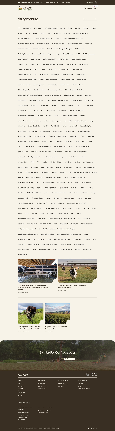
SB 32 (20, 213)
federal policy (22, 141)
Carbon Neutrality (77, 69)
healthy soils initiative (34, 157)
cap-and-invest (71, 64)
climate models (65, 85)
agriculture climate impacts (26, 43)
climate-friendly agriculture (53, 95)
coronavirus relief (23, 105)
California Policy (61, 383)
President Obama (37, 198)
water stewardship (79, 244)
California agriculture (49, 59)
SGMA (79, 213)
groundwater (58, 152)
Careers (19, 394)
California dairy (22, 64)
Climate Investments (24, 85)
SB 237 (94, 208)
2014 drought (38, 28)
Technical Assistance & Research (44, 410)
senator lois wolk (63, 213)
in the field (73, 157)
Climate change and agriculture (27, 79)
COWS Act (71, 105)
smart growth (42, 218)
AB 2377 (20, 33)
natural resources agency (25, 182)
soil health (21, 224)
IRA (38, 162)
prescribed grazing (23, 198)
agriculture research (43, 43)
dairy (42, 110)
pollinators (85, 193)
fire (51, 141)
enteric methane (36, 121)
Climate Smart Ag (39, 90)
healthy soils (21, 157)
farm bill (45, 126)
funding (77, 141)
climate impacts (81, 79)
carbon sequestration (24, 74)
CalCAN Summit (23, 59)
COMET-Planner (69, 95)
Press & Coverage (21, 392)
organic (39, 188)
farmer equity (73, 126)
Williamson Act (87, 249)
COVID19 (62, 105)
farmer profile (33, 131)
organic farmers (63, 188)
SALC (64, 208)
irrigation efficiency (56, 162)
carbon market (52, 69)
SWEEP (86, 234)
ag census (67, 33)
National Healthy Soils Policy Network (85, 172)
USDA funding (77, 239)
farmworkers (74, 136)
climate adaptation (67, 74)
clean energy (55, 74)
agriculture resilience (58, 43)
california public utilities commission (53, 64)
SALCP (71, 208)
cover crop (34, 105)
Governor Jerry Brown (44, 146)
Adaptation (57, 33)
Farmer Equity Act (85, 126)
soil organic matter (45, 224)
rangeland (88, 198)
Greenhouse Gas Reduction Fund (41, 152)
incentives (82, 157)
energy (82, 116)
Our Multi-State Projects (63, 385)
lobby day (58, 167)
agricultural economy (24, 38)
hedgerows (63, 157)
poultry (93, 193)
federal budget (91, 136)
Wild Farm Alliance (44, 249)
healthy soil (68, 152)
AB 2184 (93, 28)
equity (91, 121)
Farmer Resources (42, 388)
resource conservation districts (76, 203)
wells (34, 249)
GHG (90, 141)
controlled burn (89, 100)
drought (48, 116)
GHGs (20, 146)
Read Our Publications (82, 385)
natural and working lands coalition (74, 177)
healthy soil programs (80, 152)
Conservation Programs (36, 100)
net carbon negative (48, 182)
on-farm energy (86, 182)
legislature (34, 167)
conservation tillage (76, 100)
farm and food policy (34, 126)
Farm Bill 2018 (55, 126)
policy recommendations (58, 193)
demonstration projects (77, 110)
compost (79, 95)
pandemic (83, 188)
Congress (88, 95)
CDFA (35, 74)
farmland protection (40, 136)
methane (63, 172)
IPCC (32, 162)
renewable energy (41, 203)
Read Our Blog (81, 383)
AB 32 (28, 33)
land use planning (88, 162)
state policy (74, 224)
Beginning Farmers (23, 54)
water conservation (33, 244)
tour (34, 239)
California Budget (64, 59)
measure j (54, 172)
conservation (22, 100)
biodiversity (41, 54)
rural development (36, 208)
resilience (61, 203)
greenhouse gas (23, 152)
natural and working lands (53, 177)
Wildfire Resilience (21, 419)
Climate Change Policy (67, 79)
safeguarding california (52, 208)
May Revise (45, 172)
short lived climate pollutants (26, 218)
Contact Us (20, 395)
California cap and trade (79, 59)
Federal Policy (61, 386)
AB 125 (62, 28)
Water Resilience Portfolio (50, 244)
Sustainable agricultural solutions (28, 234)
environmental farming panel (52, 121)
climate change (80, 74)
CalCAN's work (35, 59)
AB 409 (35, 33)
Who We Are (20, 383)
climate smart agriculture (54, 90)
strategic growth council (25, 229)
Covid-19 (53, 105)
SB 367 (27, 213)
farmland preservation (24, 136)
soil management (32, 224)
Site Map (46, 428)
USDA (49, 239)
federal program (34, 141)
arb (83, 49)
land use (77, 162)
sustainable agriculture (47, 234)
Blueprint (50, 54)
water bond (21, 244)
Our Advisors (20, 388)
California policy (35, 64)
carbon (43, 69)
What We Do (20, 385)
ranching (79, 198)
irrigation (44, 162)
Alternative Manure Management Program (59, 49)
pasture (91, 188)
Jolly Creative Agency (55, 428)
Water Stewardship (22, 414)
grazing (71, 146)
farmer (64, 126)
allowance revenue (38, 49)
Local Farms (68, 167)
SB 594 (42, 213)
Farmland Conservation (22, 417)
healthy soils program (50, 157)
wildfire (55, 249)
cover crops (44, 105)
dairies (36, 110)
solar (55, 224)
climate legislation (38, 85)
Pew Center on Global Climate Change (29, 193)
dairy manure (51, 110)
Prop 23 (48, 198)
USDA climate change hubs (62, 239)
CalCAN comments (89, 54)
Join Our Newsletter (82, 386)
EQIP (70, 121)
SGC (72, 213)
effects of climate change (69, 116)
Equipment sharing (80, 121)
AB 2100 (85, 28)
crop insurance (88, 105)
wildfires (77, 249)
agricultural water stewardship (43, 38)
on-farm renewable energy (26, 188)
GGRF (84, 141)
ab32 (49, 33)
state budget (64, 224)
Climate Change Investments (48, 79)
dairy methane (62, 110)
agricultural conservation (80, 33)
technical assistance (24, 239)
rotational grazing (23, 208)
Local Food (78, 167)
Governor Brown (30, 146)
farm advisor (21, 126)
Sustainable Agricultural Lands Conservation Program (59, 229)
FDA (82, 136)
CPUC (79, 105)
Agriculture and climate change (73, 38)
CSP (30, 110)
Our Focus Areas (41, 383)
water (94, 239)
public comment (69, 198)
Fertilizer (44, 141)
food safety (68, 141)
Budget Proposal (68, 54)
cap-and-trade (83, 64)
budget (58, 54)
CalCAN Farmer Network (43, 386)
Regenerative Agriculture (25, 203)
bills (33, 54)
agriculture (58, 38)
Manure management (32, 172)
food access (58, 141)
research (52, 203)
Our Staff (20, 390)
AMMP (77, 49)
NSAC (77, 182)
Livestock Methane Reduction (24, 415)
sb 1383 (86, 208)
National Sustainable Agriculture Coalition (30, 177)
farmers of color (70, 131)
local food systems (89, 167)
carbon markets (64, 69)
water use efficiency (24, 249)
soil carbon (86, 218)
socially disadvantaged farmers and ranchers (62, 218)
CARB (36, 69)
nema (38, 182)
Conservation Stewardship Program (57, 100)
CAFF (78, 54)
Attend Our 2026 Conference (84, 388)
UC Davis (41, 239)
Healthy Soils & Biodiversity (23, 412)
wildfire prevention (66, 249)
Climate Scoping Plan (24, 90)
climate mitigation (52, 85)
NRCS (70, 182)
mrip (70, 172)
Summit (37, 229)
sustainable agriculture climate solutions (69, 234)
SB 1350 (78, 208)
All (19, 28)
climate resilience (78, 85)
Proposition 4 (57, 198)
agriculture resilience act (75, 43)
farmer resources (45, 131)
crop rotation (22, 110)
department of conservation (26, 116)
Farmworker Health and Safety (58, 136)
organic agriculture (50, 188)
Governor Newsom (60, 146)
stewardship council (87, 224)
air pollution (88, 43)
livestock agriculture (47, 167)
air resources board (24, 49)
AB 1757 (70, 28)
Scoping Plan (51, 213)
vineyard (87, 239)
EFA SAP (56, 116)
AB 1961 (77, 28)
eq (65, 121)
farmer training (57, 131)
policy (46, 193)
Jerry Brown (68, 162)
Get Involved (88, 8)
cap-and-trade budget (24, 69)
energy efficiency (23, 121)
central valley (44, 74)
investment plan (22, 162)
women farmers (22, 254)
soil (79, 218)
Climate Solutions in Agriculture (74, 90)
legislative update (23, 167)
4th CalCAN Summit (51, 28)
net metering (61, 182)
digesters (40, 116)
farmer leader (22, 131)
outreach (74, 188)
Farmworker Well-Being (43, 412)
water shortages (66, 244)
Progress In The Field (42, 385)
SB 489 (34, 213)
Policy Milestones (21, 386)
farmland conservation (84, 131)
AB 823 (42, 33)
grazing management (82, 146)
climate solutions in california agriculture (30, 95)
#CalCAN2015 (27, 28)
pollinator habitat (74, 193)
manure (20, 172)
